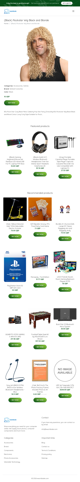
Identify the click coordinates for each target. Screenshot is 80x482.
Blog (43, 443)
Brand (6, 447)
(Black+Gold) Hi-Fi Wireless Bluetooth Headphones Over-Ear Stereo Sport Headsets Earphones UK (40, 161)
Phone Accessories (11, 458)
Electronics (8, 454)
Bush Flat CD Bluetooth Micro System (65, 325)
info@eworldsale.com (49, 429)
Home (6, 23)
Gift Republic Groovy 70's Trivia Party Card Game (40, 225)
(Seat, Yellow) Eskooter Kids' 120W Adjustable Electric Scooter (15, 226)
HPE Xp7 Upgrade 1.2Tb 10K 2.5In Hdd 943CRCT (65, 386)
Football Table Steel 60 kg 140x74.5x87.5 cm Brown (40, 336)
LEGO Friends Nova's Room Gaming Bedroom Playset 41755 (65, 279)
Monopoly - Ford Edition (40, 277)
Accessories (18, 86)
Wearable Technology (12, 462)
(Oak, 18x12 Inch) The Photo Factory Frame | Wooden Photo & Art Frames (40, 388)
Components (8, 450)
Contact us (45, 447)
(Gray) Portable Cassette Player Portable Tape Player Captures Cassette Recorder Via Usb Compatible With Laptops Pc (65, 162)
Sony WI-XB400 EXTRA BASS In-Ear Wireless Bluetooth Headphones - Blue (15, 388)
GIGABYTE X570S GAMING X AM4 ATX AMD (15, 335)
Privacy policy (47, 454)
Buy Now (11, 103)
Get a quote (67, 3)
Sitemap (45, 458)
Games (26, 86)
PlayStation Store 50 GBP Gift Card (15, 287)
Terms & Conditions (49, 450)
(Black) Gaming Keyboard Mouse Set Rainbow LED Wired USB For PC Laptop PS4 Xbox (15, 160)
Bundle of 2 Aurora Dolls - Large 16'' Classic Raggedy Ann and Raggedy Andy (65, 227)
